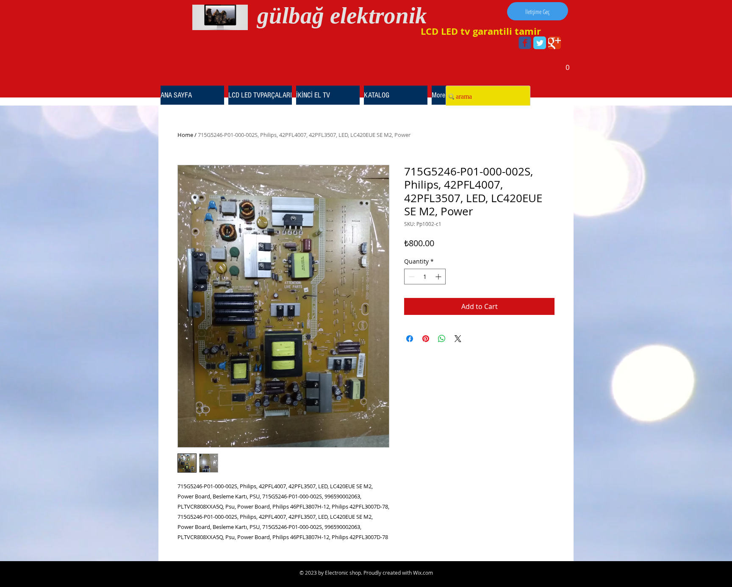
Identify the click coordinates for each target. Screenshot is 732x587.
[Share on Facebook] (410, 339)
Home (185, 135)
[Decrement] (410, 276)
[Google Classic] (554, 42)
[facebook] (524, 42)
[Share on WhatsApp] (442, 339)
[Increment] (439, 276)
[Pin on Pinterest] (426, 339)
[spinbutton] (425, 276)
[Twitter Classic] (539, 42)
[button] (567, 64)
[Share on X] (458, 339)
